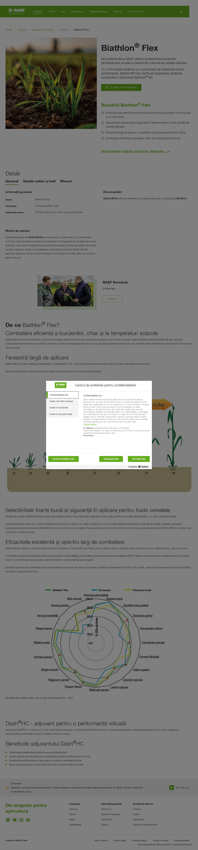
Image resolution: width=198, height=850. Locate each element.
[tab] (62, 395)
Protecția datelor (90, 424)
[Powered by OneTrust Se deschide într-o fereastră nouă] (139, 467)
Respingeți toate (111, 459)
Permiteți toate (138, 459)
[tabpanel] (116, 417)
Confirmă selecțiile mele (63, 459)
